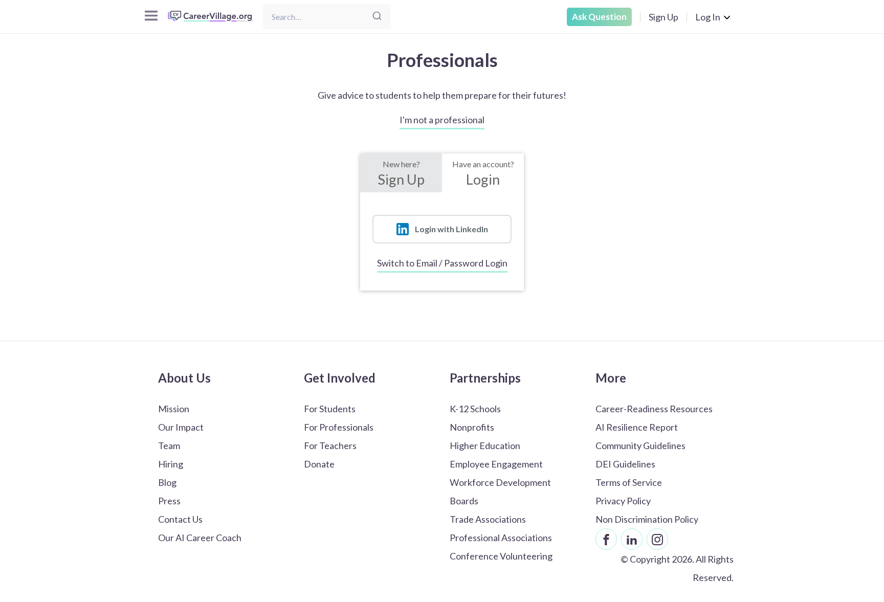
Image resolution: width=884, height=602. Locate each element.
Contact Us (180, 519)
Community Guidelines (640, 445)
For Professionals (338, 427)
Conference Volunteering (501, 556)
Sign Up (663, 17)
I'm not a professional (442, 119)
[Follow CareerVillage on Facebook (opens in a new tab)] (606, 539)
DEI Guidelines (625, 464)
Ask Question (599, 16)
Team (169, 445)
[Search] (377, 17)
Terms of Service (628, 482)
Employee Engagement (496, 464)
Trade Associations (488, 519)
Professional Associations (501, 537)
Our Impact (181, 427)
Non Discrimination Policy (646, 519)
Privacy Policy (623, 500)
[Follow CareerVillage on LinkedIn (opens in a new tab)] (632, 539)
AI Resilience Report (636, 427)
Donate (319, 464)
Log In (707, 17)
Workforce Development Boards (500, 491)
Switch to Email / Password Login (442, 263)
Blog (167, 482)
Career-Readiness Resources (654, 408)
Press (169, 500)
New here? (401, 173)
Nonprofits (472, 427)
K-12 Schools (475, 408)
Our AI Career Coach (199, 537)
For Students (330, 408)
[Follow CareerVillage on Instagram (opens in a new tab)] (657, 539)
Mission (173, 408)
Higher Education (485, 445)
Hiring (170, 464)
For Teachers (330, 445)
